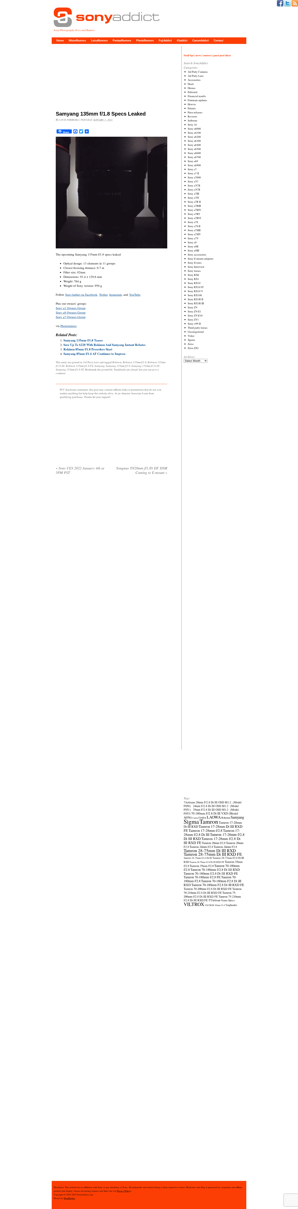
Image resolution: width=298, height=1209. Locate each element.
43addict (182, 40)
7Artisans (189, 802)
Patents (192, 108)
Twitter (103, 294)
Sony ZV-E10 (195, 315)
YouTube (134, 294)
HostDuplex (69, 1198)
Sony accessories (197, 254)
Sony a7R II (194, 202)
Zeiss (190, 344)
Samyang (99, 366)
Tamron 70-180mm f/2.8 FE (202, 877)
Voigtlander (231, 905)
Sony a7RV (194, 214)
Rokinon (117, 362)
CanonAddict (200, 40)
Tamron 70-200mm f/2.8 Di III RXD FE (208, 889)
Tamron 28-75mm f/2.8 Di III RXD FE (207, 862)
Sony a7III (193, 193)
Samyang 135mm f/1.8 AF (145, 366)
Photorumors (68, 326)
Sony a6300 (194, 141)
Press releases (195, 112)
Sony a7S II (194, 226)
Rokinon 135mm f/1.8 (134, 362)
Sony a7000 (194, 177)
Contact (218, 40)
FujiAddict (165, 40)
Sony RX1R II (195, 299)
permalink (107, 369)
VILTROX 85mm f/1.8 (215, 905)
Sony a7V (193, 238)
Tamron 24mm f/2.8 (201, 847)
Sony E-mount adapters (200, 258)
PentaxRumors (122, 40)
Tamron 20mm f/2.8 (213, 843)
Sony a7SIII (194, 230)
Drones (191, 88)
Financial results (197, 96)
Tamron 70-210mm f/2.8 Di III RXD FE (212, 891)
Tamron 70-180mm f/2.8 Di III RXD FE (211, 873)
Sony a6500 (194, 149)
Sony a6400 (194, 145)
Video (191, 336)
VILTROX (194, 904)
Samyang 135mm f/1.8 (118, 366)
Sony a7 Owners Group (71, 317)
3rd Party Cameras (198, 72)
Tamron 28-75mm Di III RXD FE (213, 854)
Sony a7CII (194, 185)
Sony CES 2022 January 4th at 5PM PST (80, 470)
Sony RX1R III (196, 303)
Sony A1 (192, 124)
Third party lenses (197, 327)
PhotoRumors (145, 40)
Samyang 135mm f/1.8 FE (70, 369)
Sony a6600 (194, 153)
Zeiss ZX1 (193, 348)
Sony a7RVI (194, 218)
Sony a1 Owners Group (71, 308)
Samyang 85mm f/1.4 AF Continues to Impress (94, 353)
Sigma (191, 821)
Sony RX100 (195, 295)
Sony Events (195, 262)
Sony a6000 (194, 128)
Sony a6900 (194, 165)
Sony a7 (192, 169)
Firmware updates (197, 100)
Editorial (192, 92)
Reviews (192, 116)
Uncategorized (196, 332)
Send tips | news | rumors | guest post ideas (207, 55)
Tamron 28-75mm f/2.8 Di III (198, 857)
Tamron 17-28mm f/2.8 (205, 830)
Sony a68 (193, 161)
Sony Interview (196, 267)
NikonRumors (77, 40)
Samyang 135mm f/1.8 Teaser (83, 340)
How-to (192, 104)
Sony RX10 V (195, 291)
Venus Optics (228, 900)
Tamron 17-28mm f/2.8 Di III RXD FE (212, 840)
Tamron (208, 821)
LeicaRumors (99, 40)
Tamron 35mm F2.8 (202, 866)
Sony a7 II (193, 173)
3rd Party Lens (91, 362)
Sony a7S (193, 222)
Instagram (115, 294)
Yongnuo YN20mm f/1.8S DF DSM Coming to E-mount (141, 470)
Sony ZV (192, 307)
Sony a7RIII (194, 206)
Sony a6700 (194, 157)
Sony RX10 (194, 283)
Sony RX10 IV (196, 287)
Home (60, 40)
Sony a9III (193, 250)
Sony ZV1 (193, 319)
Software (192, 120)
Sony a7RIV (194, 210)
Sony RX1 (193, 279)
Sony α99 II (194, 323)
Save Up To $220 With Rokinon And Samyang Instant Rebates (104, 344)
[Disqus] (111, 530)
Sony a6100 (194, 132)
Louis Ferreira (69, 119)
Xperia (191, 340)
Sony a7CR (194, 189)
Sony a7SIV (194, 234)
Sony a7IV (193, 197)
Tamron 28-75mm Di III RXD (210, 850)
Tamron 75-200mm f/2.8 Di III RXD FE (210, 894)
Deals (191, 84)
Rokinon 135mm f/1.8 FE (79, 366)
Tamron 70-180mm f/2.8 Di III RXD (215, 869)
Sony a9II (193, 246)
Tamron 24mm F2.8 (225, 847)
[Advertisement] (111, 78)
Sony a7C (193, 181)
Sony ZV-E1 (194, 311)
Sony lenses (194, 271)
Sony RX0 (193, 275)
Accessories (194, 80)
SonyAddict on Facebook (81, 294)
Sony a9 (192, 242)
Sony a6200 (194, 137)
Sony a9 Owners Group (71, 312)
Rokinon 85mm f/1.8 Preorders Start (87, 349)
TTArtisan (214, 900)
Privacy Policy (123, 1190)
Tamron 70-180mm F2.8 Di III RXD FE (217, 885)
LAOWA (214, 817)
